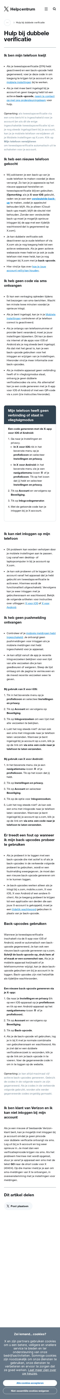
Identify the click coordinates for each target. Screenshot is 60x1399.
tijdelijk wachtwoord (24, 909)
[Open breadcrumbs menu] (7, 22)
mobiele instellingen (19, 82)
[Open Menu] (46, 9)
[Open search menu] (54, 9)
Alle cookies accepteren (30, 1383)
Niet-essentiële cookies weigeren (30, 1390)
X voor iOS (31, 603)
